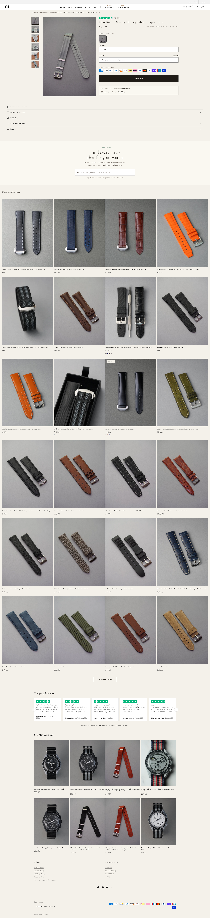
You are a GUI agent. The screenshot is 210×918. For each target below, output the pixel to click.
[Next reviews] (176, 710)
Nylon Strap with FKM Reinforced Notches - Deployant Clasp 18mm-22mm (25, 347)
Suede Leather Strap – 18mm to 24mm (168, 667)
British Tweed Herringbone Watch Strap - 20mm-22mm (71, 589)
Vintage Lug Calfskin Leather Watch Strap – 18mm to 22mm (123, 667)
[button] (105, 107)
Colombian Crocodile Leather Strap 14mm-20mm (172, 511)
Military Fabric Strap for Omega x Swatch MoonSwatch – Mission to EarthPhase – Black (87, 849)
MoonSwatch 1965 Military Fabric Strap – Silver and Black (157, 849)
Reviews (108, 867)
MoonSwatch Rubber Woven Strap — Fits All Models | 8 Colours (125, 511)
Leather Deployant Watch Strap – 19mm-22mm (119, 429)
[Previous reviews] (34, 710)
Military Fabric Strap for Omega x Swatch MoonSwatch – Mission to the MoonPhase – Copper (122, 790)
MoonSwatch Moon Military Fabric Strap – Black (49, 789)
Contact (191, 2)
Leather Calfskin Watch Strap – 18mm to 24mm (68, 347)
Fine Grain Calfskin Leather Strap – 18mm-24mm (69, 511)
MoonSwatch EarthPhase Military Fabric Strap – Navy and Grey (158, 790)
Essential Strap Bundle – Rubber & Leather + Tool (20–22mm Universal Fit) (128, 347)
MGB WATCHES (43, 914)
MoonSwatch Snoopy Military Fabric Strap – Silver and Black (87, 790)
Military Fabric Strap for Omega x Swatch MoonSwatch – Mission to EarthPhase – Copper (122, 849)
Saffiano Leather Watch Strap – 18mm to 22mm (16, 589)
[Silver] (102, 38)
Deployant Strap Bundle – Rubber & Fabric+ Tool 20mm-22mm (73, 429)
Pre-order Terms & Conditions (45, 880)
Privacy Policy (39, 867)
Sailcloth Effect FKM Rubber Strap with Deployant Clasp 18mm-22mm (23, 269)
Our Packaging (110, 871)
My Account (202, 2)
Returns (196, 2)
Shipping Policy (39, 874)
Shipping (159, 26)
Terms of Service (40, 877)
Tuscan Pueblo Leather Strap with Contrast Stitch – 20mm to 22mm (178, 429)
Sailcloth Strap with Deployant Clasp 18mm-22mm (69, 269)
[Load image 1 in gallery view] (35, 21)
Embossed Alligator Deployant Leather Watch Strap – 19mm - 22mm (126, 269)
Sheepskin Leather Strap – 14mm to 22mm (170, 347)
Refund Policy (39, 871)
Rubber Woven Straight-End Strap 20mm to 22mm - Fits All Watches (178, 269)
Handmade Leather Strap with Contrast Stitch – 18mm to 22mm (21, 429)
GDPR (107, 877)
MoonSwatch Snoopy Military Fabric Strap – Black (49, 848)
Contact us (109, 874)
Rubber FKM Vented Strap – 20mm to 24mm (119, 589)
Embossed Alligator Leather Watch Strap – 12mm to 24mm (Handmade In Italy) (26, 511)
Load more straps (105, 680)
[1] (35, 29)
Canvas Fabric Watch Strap (62, 667)
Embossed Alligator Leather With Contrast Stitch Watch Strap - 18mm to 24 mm (181, 589)
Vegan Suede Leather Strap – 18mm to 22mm (16, 667)
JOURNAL (92, 7)
